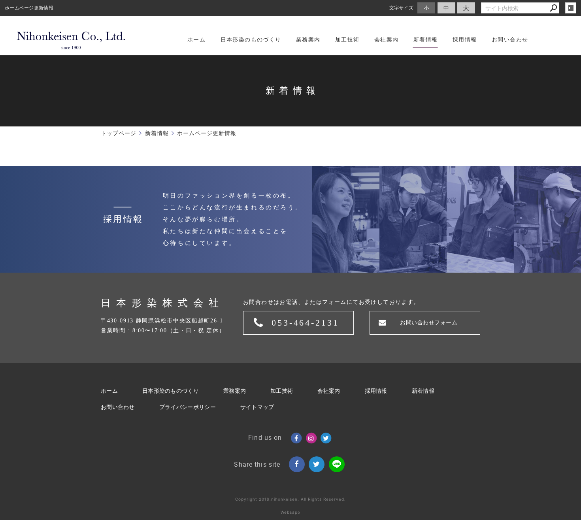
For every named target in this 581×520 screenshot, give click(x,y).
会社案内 (328, 391)
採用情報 (376, 391)
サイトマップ (257, 407)
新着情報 (423, 391)
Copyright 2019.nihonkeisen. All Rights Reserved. (290, 499)
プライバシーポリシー (187, 407)
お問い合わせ (118, 407)
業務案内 (234, 391)
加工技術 (281, 391)
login (570, 7)
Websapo (290, 512)
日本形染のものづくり (170, 391)
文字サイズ (401, 8)
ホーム (109, 391)
